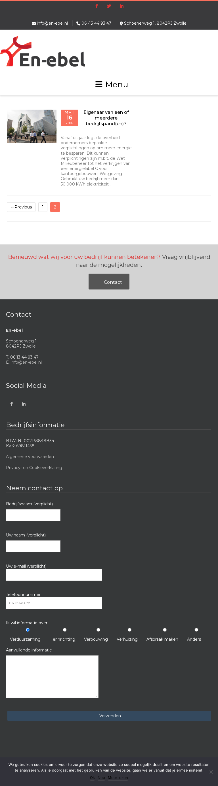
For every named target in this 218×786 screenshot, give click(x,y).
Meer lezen (118, 777)
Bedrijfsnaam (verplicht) (29, 503)
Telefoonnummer (23, 594)
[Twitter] (109, 6)
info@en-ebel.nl (52, 23)
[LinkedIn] (121, 6)
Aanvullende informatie (29, 650)
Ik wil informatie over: (27, 622)
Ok (92, 777)
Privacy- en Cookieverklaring (34, 467)
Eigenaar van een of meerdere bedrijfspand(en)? (106, 118)
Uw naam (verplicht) (26, 535)
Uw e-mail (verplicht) (26, 566)
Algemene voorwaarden (30, 456)
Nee (101, 777)
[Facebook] (96, 6)
